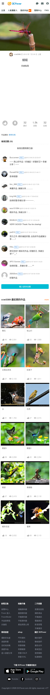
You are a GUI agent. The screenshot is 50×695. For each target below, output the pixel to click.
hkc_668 (13, 184)
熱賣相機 (21, 645)
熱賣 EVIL (22, 656)
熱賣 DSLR (22, 653)
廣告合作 (38, 645)
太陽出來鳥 (6, 370)
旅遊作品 (5, 649)
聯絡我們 (38, 641)
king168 (13, 196)
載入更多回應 (25, 286)
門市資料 (21, 637)
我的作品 (25, 10)
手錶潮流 (38, 628)
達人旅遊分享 (6, 653)
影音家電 (38, 624)
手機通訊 (38, 617)
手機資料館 (22, 617)
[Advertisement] (25, 94)
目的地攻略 (5, 645)
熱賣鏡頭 (21, 649)
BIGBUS (13, 220)
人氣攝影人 (12, 10)
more (46, 299)
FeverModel (6, 617)
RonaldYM (14, 172)
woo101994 (14, 208)
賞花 (4, 330)
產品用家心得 (23, 624)
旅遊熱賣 (5, 641)
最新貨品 (21, 641)
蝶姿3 (4, 448)
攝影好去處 (5, 637)
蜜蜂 (28, 526)
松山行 (29, 330)
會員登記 (38, 649)
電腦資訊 (38, 620)
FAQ (47, 10)
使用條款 (38, 653)
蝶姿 (4, 487)
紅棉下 (29, 370)
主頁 (3, 10)
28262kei (13, 273)
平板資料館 (22, 620)
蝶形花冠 (5, 526)
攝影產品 (38, 613)
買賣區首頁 (39, 609)
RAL (11, 246)
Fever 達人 (5, 613)
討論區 (4, 624)
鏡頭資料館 (22, 613)
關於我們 (38, 637)
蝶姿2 (29, 448)
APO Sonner (15, 261)
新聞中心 (5, 609)
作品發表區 (5, 620)
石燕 (28, 409)
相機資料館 (22, 609)
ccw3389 (17, 54)
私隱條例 (38, 656)
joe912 (12, 232)
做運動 (29, 487)
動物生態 (12, 134)
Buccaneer (14, 157)
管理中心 (38, 10)
